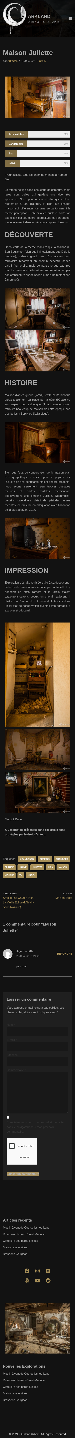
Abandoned (27, 859)
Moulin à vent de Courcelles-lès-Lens (26, 1227)
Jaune (23, 867)
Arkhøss (13, 60)
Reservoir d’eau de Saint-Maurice (24, 1234)
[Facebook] (27, 1271)
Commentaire (16, 1070)
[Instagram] (37, 1271)
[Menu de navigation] (70, 18)
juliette (37, 867)
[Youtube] (37, 1280)
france (9, 867)
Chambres (62, 859)
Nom (11, 1024)
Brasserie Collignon (15, 1253)
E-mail (12, 1039)
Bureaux (45, 859)
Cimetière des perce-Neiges (20, 1240)
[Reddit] (48, 1280)
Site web (12, 1055)
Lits (50, 867)
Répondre (64, 953)
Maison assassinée (15, 1247)
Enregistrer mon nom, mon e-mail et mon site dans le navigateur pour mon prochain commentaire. (35, 1127)
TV (20, 875)
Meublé (9, 875)
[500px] (27, 1280)
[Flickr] (48, 1271)
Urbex (42, 60)
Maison (62, 867)
